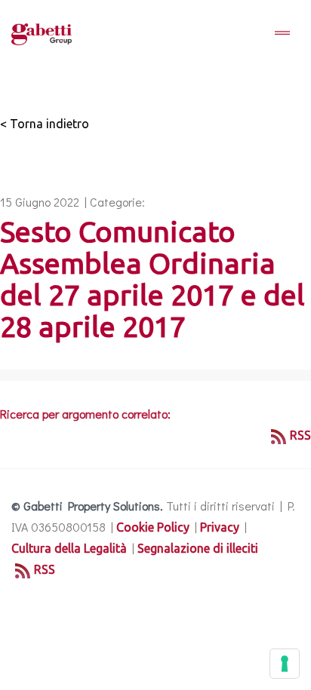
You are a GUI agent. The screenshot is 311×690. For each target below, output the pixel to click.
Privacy (219, 527)
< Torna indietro (44, 123)
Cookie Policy (152, 527)
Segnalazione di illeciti (197, 548)
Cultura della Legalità (69, 548)
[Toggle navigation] (282, 34)
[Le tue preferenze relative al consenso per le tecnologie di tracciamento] (284, 663)
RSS (300, 435)
